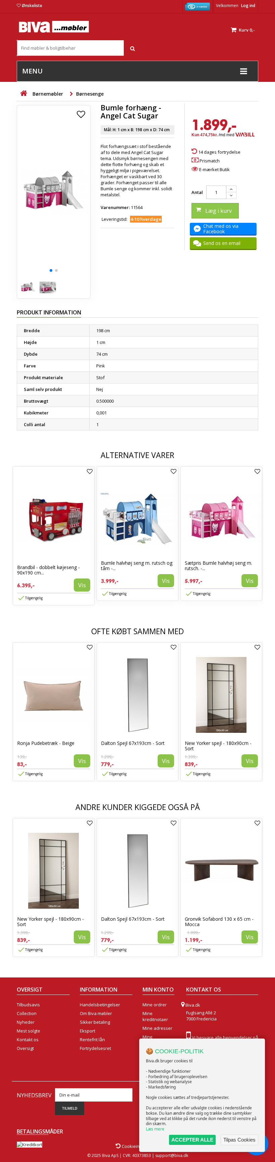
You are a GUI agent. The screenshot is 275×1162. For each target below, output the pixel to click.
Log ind (248, 5)
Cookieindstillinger (140, 1146)
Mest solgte (28, 1031)
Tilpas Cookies (239, 1140)
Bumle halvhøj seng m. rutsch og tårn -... (136, 565)
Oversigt (25, 1048)
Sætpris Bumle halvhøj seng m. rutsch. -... (218, 565)
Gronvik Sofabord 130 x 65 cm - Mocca (219, 921)
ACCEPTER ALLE (192, 1140)
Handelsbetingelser (100, 1005)
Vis (82, 585)
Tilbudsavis (28, 1005)
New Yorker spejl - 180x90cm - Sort (218, 746)
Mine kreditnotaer (155, 1016)
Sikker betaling (95, 1022)
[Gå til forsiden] (23, 93)
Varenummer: (115, 207)
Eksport (87, 1031)
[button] (51, 270)
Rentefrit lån (92, 1040)
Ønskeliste (32, 5)
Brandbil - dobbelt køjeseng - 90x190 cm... (48, 570)
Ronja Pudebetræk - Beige (45, 743)
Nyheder (26, 1022)
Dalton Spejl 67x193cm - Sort (133, 743)
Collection (27, 1013)
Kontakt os (28, 1040)
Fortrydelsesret (95, 1048)
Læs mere (155, 1129)
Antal (197, 192)
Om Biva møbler (96, 1013)
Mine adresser (157, 1028)
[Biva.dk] (54, 27)
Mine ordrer (155, 1005)
